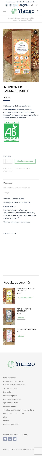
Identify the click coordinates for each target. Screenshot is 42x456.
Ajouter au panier (25, 161)
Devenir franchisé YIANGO (13, 381)
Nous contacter (9, 378)
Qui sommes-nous (10, 403)
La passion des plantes (12, 399)
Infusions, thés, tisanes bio (21, 168)
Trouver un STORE (10, 388)
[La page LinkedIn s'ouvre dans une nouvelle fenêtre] (14, 5)
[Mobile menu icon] (4, 11)
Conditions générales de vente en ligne (18, 410)
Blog (5, 417)
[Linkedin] (14, 439)
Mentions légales (9, 406)
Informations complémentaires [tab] (16, 188)
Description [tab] (8, 183)
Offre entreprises (10, 396)
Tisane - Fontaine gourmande (24, 310)
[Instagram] (10, 439)
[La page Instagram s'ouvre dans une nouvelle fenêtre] (10, 5)
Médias (6, 421)
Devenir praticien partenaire (14, 385)
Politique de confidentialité (13, 413)
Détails (21, 318)
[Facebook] (5, 439)
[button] (33, 2)
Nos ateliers (7, 392)
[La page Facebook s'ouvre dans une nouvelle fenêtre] (6, 5)
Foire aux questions (10, 424)
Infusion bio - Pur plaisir (27, 329)
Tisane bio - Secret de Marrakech (26, 290)
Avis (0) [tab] (6, 193)
